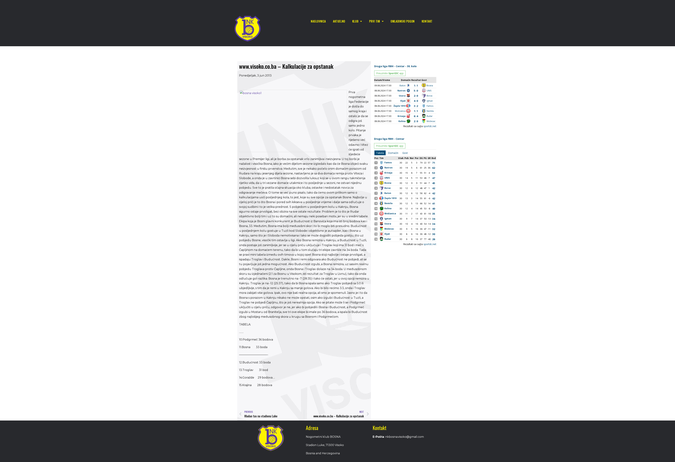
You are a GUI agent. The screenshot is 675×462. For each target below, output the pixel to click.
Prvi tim (374, 21)
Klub (355, 21)
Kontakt (427, 21)
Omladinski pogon (403, 21)
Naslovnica (318, 21)
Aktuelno (339, 21)
